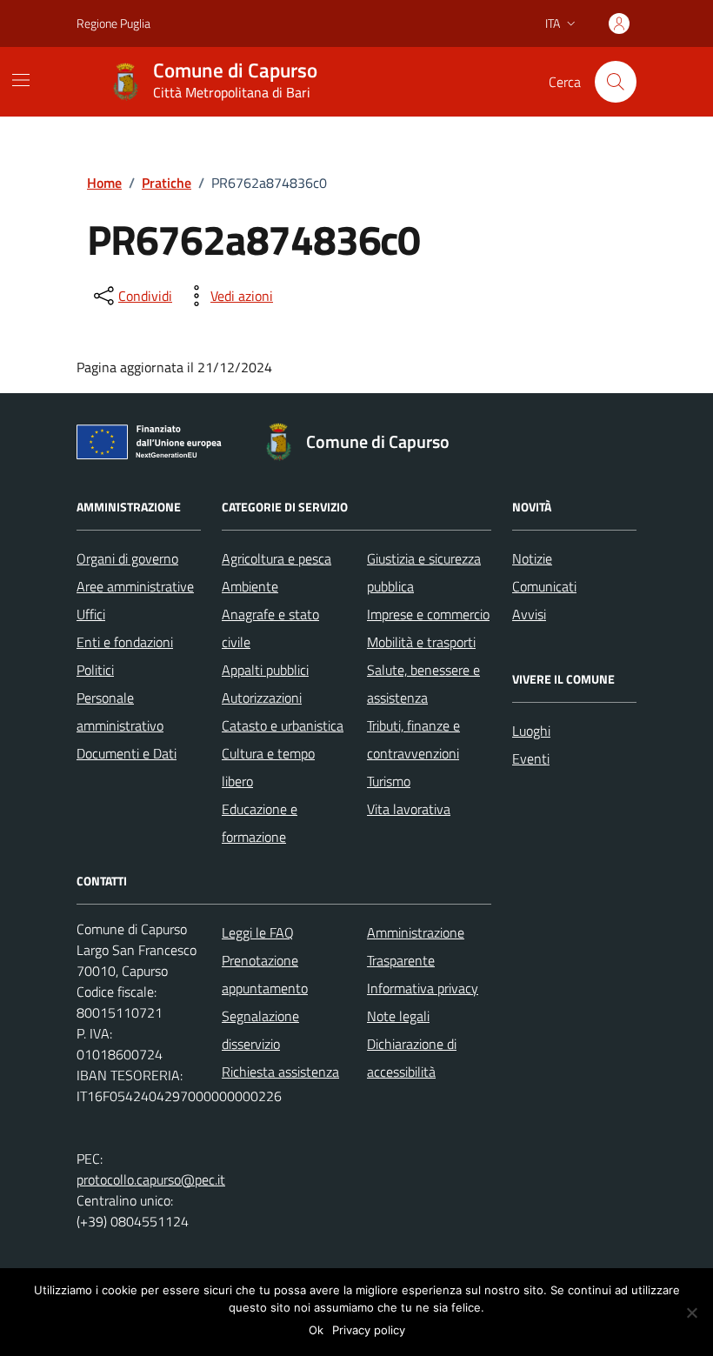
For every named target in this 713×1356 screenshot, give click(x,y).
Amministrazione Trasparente (415, 946)
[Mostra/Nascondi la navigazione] (20, 80)
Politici (95, 669)
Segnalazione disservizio (260, 1029)
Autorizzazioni (262, 697)
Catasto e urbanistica (282, 725)
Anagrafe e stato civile (270, 628)
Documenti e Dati (127, 753)
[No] (691, 1312)
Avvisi (529, 614)
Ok (316, 1330)
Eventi (531, 758)
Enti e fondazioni (125, 641)
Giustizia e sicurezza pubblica (424, 572)
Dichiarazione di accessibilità (411, 1057)
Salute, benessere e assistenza (423, 683)
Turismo (388, 781)
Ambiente (250, 586)
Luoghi (531, 730)
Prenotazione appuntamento (265, 974)
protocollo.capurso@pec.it (151, 1179)
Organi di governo (127, 558)
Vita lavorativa (408, 808)
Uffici (91, 614)
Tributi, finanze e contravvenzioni (413, 739)
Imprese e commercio (428, 614)
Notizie (532, 558)
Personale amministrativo (120, 711)
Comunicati (544, 586)
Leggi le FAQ (258, 932)
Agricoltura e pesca (276, 558)
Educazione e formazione (259, 822)
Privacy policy (368, 1330)
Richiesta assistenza (280, 1071)
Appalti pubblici (265, 669)
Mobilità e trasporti (421, 641)
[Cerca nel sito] (615, 82)
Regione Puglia (113, 23)
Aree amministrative (135, 586)
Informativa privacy (422, 988)
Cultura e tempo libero (268, 767)
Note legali (398, 1015)
